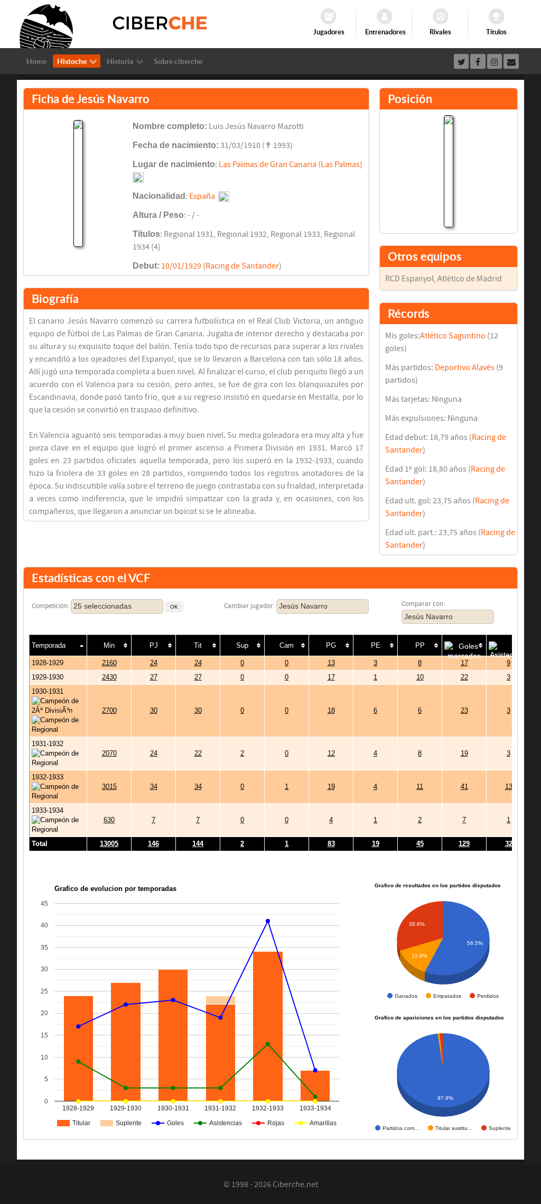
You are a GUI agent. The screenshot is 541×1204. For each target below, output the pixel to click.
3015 (109, 787)
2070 (109, 753)
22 (464, 677)
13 (331, 663)
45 (420, 844)
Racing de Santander (242, 266)
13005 (109, 844)
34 (153, 787)
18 (331, 710)
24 (153, 663)
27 (153, 677)
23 (464, 710)
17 (464, 663)
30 (153, 710)
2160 (109, 663)
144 (197, 844)
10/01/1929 (181, 266)
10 (420, 677)
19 (464, 753)
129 (464, 844)
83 (331, 844)
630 (109, 820)
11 (419, 787)
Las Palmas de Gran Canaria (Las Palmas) (290, 164)
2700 (109, 710)
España (202, 196)
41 (464, 787)
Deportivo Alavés (465, 367)
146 (153, 844)
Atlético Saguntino (453, 336)
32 (508, 844)
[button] (174, 606)
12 (331, 753)
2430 (109, 677)
